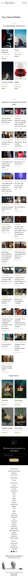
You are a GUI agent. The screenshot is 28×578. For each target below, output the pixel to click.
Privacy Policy (14, 575)
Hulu (14, 496)
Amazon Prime (14, 487)
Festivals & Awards (14, 538)
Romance (14, 502)
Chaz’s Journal (14, 515)
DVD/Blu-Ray (14, 526)
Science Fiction (14, 504)
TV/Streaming (14, 534)
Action (14, 485)
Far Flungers (14, 520)
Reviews (14, 513)
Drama (14, 492)
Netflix (14, 500)
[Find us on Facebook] (11, 551)
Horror (14, 494)
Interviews (14, 522)
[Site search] (23, 3)
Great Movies (14, 517)
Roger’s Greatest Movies (14, 471)
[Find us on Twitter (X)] (16, 551)
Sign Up (14, 480)
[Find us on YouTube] (14, 551)
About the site (14, 543)
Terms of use (14, 573)
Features (14, 532)
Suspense (14, 506)
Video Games (14, 528)
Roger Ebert (14, 536)
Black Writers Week (14, 530)
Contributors (14, 548)
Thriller (14, 508)
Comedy (14, 489)
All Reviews (14, 473)
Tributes (14, 524)
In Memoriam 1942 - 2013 (14, 557)
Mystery (14, 498)
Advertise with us (14, 547)
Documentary (14, 491)
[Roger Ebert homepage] (8, 3)
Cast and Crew (14, 474)
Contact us (14, 545)
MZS (14, 519)
